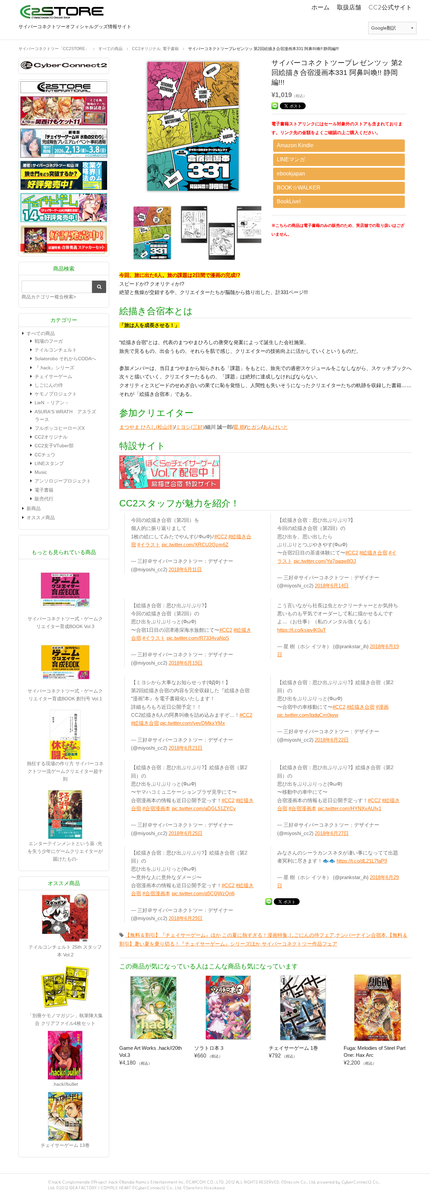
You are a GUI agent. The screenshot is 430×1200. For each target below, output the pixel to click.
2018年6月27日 (332, 833)
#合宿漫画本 (156, 808)
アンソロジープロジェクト (63, 481)
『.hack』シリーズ (54, 367)
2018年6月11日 (185, 569)
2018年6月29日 (186, 918)
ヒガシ (253, 427)
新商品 (34, 508)
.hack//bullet (65, 1084)
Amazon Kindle (295, 145)
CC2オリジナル (51, 437)
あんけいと (275, 427)
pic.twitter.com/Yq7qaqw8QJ (325, 561)
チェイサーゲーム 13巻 (65, 1145)
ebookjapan (291, 173)
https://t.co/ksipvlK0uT (301, 630)
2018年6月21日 (186, 748)
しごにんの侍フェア (311, 935)
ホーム (320, 7)
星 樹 (239, 427)
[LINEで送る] (274, 105)
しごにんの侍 (49, 385)
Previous (114, 128)
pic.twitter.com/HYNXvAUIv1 (349, 808)
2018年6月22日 (332, 740)
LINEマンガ (291, 159)
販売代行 (44, 498)
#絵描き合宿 (373, 552)
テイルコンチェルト (56, 350)
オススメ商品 (41, 517)
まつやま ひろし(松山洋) (146, 427)
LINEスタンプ (49, 463)
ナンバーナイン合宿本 (361, 935)
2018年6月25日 (186, 833)
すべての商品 (41, 333)
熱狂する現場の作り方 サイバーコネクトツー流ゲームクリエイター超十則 (65, 771)
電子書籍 (44, 490)
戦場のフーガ (49, 341)
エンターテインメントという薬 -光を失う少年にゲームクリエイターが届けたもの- (65, 851)
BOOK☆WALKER (298, 188)
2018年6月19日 (186, 663)
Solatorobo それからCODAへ (65, 358)
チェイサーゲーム (53, 376)
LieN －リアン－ (52, 402)
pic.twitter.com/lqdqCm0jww (307, 715)
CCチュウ (45, 454)
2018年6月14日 (332, 585)
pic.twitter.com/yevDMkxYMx (192, 723)
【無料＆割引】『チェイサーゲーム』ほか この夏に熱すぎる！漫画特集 (206, 935)
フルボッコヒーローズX (60, 428)
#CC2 (220, 536)
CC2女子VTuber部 (54, 445)
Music (41, 472)
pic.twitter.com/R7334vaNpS (198, 638)
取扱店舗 (349, 7)
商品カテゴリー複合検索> (49, 296)
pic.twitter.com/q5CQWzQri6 (203, 893)
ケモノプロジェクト (56, 394)
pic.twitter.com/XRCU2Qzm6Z (195, 544)
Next (271, 128)
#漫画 (382, 707)
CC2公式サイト (390, 7)
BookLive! (289, 201)
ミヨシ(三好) (190, 427)
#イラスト (148, 544)
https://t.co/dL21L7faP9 (362, 861)
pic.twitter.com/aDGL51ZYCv (204, 808)
